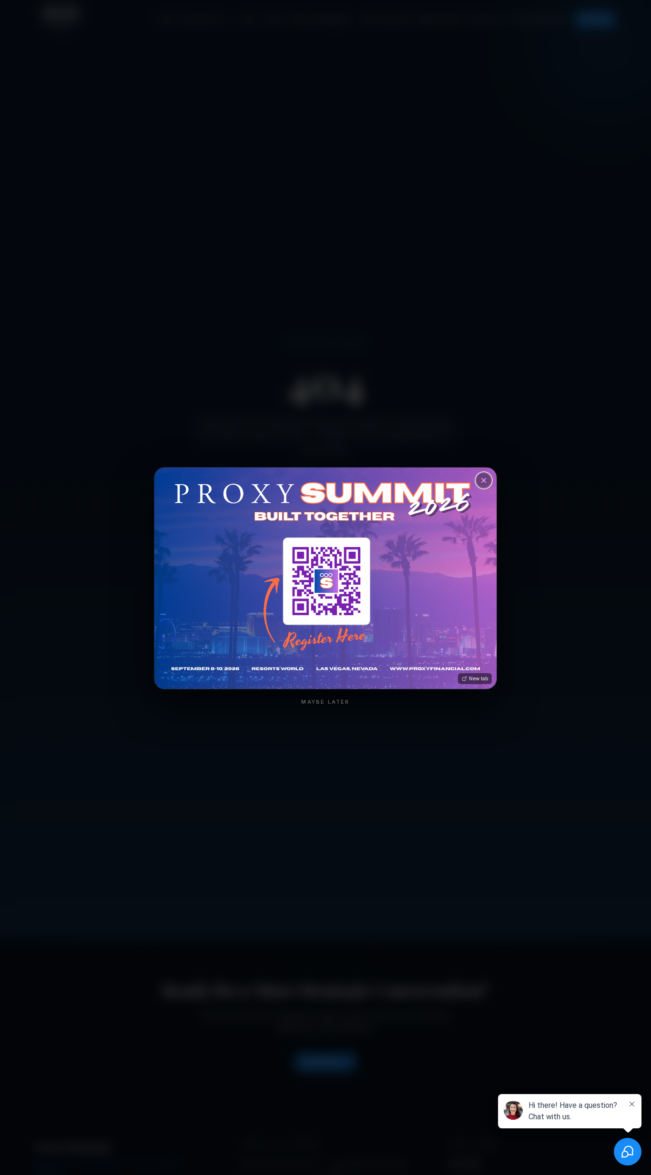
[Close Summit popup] (484, 480)
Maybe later (325, 701)
